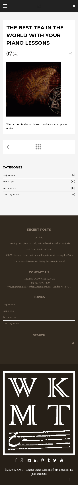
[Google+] (22, 460)
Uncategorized (11, 194)
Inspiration (9, 175)
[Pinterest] (42, 460)
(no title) (39, 237)
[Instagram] (29, 460)
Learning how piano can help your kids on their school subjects (39, 243)
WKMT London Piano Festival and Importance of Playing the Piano (39, 255)
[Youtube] (61, 460)
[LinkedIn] (35, 460)
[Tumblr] (48, 460)
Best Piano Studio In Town (39, 249)
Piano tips (8, 181)
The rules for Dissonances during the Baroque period (39, 261)
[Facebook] (16, 460)
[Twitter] (54, 460)
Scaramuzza (9, 188)
